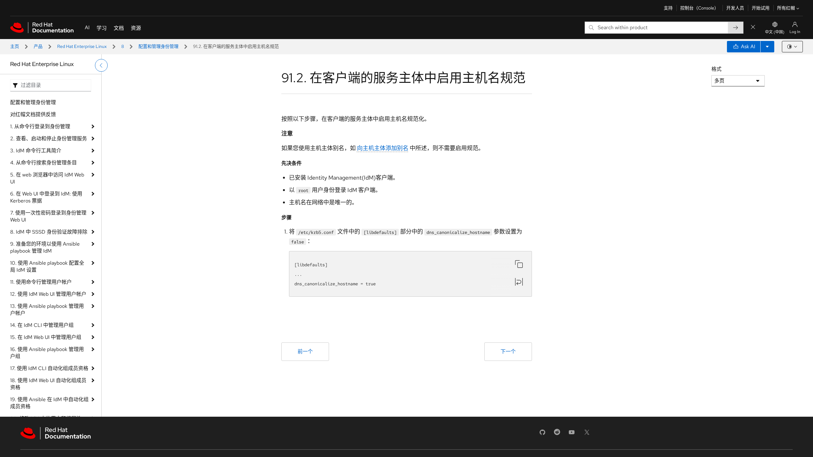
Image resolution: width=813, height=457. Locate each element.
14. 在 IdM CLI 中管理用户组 (42, 325)
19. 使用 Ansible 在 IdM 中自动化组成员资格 (49, 403)
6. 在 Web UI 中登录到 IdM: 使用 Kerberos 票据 (46, 197)
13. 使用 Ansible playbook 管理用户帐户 (47, 309)
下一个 (508, 351)
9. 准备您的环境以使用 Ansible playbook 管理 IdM (45, 247)
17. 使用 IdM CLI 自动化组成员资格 (49, 368)
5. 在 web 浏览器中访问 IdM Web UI (47, 178)
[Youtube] (571, 434)
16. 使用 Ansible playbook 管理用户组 (47, 353)
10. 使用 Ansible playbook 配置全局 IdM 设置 (47, 266)
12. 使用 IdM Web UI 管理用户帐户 (48, 294)
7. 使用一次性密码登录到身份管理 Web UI (48, 216)
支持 (668, 8)
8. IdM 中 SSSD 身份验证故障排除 (48, 231)
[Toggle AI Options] (767, 46)
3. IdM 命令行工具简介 (35, 150)
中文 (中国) (774, 32)
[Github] (542, 434)
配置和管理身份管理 (158, 46)
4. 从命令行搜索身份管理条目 (43, 162)
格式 (716, 69)
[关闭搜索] (753, 27)
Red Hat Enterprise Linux (82, 46)
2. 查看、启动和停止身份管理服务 (48, 138)
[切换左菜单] (101, 65)
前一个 (305, 351)
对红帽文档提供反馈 (33, 114)
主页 (14, 46)
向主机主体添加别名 (382, 148)
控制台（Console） (699, 8)
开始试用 (760, 8)
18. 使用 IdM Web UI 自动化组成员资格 (48, 384)
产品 (38, 46)
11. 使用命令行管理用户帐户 (41, 282)
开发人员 (735, 8)
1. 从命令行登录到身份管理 (40, 126)
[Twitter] (587, 434)
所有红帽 (786, 8)
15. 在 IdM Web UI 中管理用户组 (45, 337)
